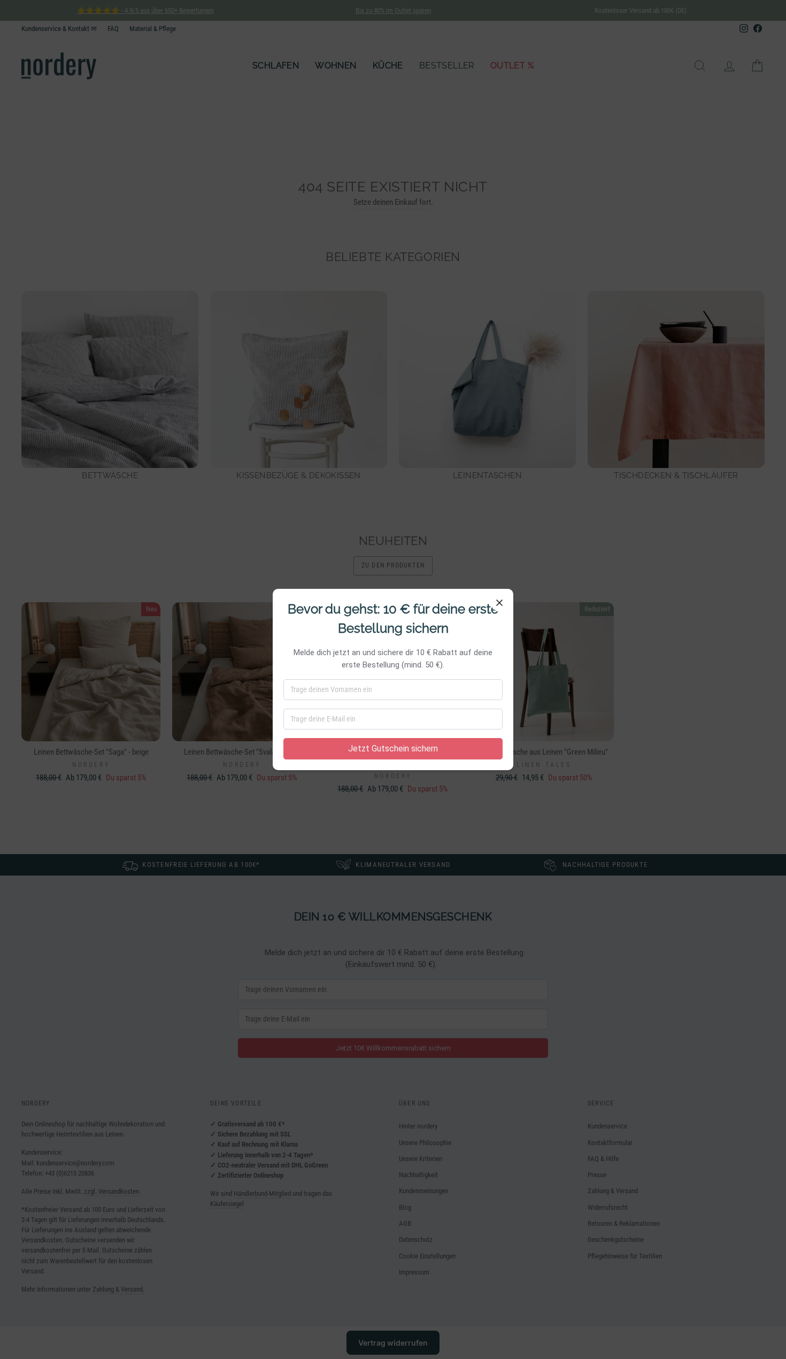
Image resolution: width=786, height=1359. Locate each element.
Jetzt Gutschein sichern (393, 748)
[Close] (499, 602)
